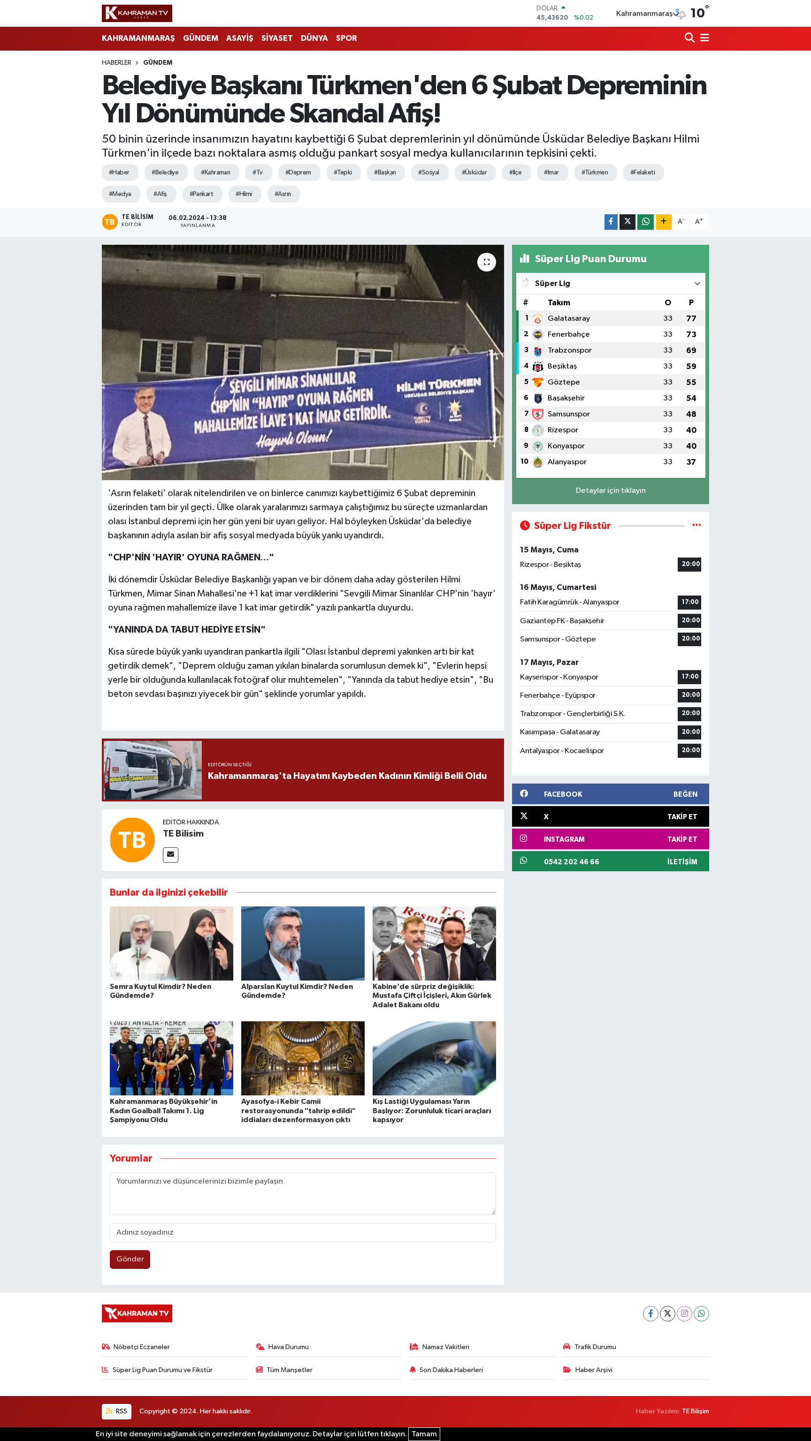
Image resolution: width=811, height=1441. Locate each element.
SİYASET (277, 38)
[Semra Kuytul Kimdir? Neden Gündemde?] (171, 943)
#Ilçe (515, 172)
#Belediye (165, 172)
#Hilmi (244, 194)
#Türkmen (594, 172)
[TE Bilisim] (132, 840)
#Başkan (385, 172)
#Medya (120, 194)
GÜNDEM (200, 38)
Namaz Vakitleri (445, 1346)
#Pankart (202, 194)
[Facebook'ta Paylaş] (611, 222)
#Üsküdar (474, 172)
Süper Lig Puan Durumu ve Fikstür (163, 1369)
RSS (121, 1411)
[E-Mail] (170, 855)
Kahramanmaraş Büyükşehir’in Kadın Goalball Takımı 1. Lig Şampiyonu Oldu (163, 1110)
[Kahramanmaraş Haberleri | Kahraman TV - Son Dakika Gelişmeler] (137, 13)
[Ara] (690, 39)
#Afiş (160, 194)
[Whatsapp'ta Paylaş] (645, 222)
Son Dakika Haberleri (451, 1369)
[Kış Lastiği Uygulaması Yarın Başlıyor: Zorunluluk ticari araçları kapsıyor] (434, 1058)
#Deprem (298, 172)
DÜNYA (314, 38)
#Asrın (283, 194)
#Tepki (343, 172)
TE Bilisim (183, 833)
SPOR (346, 38)
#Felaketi (642, 172)
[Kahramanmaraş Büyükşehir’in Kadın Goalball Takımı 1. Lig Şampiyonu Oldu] (171, 1058)
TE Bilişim (695, 1411)
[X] (667, 1313)
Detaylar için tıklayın (611, 491)
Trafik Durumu (595, 1346)
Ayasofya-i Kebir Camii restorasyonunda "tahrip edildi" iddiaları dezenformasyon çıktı (298, 1110)
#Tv (257, 172)
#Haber (119, 172)
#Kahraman (215, 172)
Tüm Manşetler (290, 1369)
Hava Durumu (288, 1346)
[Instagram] (684, 1313)
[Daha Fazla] (664, 222)
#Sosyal (428, 172)
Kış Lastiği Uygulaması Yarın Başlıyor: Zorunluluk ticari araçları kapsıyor (432, 1110)
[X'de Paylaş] (627, 222)
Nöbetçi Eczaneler (142, 1346)
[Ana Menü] (703, 39)
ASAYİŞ (239, 38)
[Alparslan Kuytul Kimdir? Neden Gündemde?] (303, 943)
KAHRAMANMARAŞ (138, 38)
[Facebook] (650, 1313)
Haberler (116, 63)
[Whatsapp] (701, 1313)
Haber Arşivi (593, 1369)
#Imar (551, 172)
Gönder (130, 1259)
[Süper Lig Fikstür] (696, 526)
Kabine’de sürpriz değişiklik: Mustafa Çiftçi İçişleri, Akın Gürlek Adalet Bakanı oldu (432, 995)
